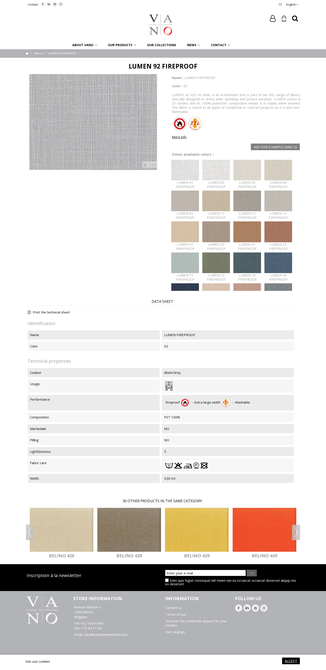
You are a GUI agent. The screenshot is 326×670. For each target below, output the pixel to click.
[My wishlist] (280, 4)
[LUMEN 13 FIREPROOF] (278, 201)
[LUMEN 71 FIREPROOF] (185, 262)
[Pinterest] (54, 4)
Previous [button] (30, 532)
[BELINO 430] (264, 529)
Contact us (173, 608)
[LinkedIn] (48, 4)
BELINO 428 (129, 556)
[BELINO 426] (61, 529)
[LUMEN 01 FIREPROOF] (185, 170)
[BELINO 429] (197, 529)
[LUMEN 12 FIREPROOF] (247, 201)
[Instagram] (60, 4)
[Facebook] (42, 4)
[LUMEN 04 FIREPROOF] (278, 170)
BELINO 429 (197, 556)
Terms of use (175, 614)
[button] (84, 44)
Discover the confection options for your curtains (196, 623)
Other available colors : (193, 154)
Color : (177, 86)
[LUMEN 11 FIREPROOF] (216, 201)
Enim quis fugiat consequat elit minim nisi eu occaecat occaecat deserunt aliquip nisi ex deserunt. (230, 582)
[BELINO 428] (129, 529)
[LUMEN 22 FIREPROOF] (216, 231)
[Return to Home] (27, 53)
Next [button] (296, 532)
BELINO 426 (61, 556)
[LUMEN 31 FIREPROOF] (247, 231)
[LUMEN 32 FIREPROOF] (278, 231)
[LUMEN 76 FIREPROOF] (278, 262)
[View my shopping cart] (283, 18)
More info (179, 137)
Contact (33, 4)
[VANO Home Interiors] (160, 24)
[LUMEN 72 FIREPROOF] (216, 262)
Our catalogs (175, 632)
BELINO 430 (264, 556)
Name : (177, 77)
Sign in (273, 18)
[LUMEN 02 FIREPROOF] (216, 170)
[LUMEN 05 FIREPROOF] (185, 201)
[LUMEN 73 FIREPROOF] (247, 262)
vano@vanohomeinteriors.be (106, 634)
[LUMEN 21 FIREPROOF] (185, 231)
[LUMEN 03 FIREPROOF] (247, 170)
